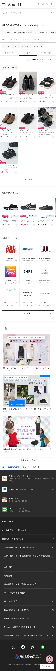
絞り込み (49, 666)
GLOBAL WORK (13, 467)
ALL (3, 40)
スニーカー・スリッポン (11, 46)
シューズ (26, 40)
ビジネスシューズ (36, 46)
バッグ (36, 40)
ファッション (14, 40)
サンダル (25, 46)
